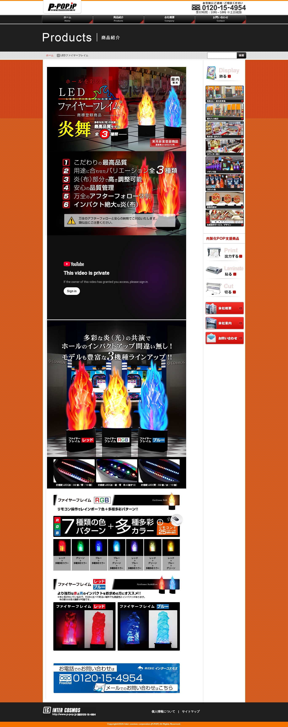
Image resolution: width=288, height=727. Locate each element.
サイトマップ (191, 711)
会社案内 (225, 323)
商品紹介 (118, 19)
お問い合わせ (220, 19)
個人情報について (163, 711)
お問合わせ (225, 338)
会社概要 (169, 19)
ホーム (67, 19)
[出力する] (225, 255)
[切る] (225, 291)
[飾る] (225, 74)
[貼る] (225, 273)
